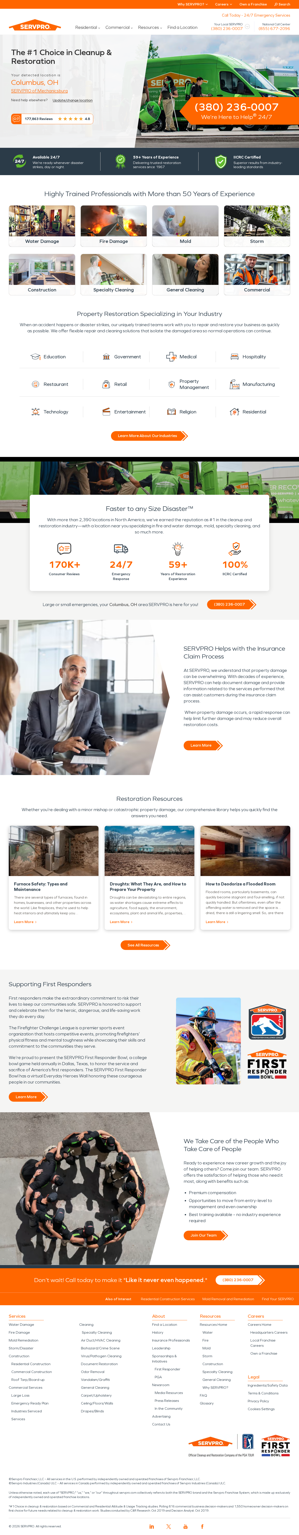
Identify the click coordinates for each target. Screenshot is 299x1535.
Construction (19, 1356)
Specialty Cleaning (97, 1332)
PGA (158, 1377)
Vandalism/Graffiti (95, 1380)
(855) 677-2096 (274, 28)
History (157, 1332)
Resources (148, 27)
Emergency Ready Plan (30, 1403)
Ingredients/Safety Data (268, 1385)
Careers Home (259, 1324)
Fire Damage (19, 1332)
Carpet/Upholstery (96, 1395)
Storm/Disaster (21, 1348)
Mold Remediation (23, 1340)
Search (284, 4)
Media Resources (169, 1393)
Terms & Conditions (263, 1393)
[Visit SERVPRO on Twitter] (168, 1526)
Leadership (161, 1348)
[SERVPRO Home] (29, 28)
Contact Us (161, 1424)
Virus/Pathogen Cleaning (101, 1356)
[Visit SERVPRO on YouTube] (185, 1526)
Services (18, 1419)
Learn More (201, 745)
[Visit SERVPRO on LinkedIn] (152, 1526)
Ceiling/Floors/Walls (97, 1403)
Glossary (207, 1403)
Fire (205, 1340)
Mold (206, 1348)
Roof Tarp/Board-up (28, 1380)
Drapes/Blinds (92, 1411)
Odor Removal (92, 1372)
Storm (207, 1356)
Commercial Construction (31, 1372)
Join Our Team (204, 1235)
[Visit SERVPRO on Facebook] (202, 1526)
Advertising (161, 1416)
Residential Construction (31, 1364)
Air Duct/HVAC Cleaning (100, 1340)
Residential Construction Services (168, 1299)
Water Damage (21, 1324)
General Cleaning (95, 1387)
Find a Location (182, 27)
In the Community (169, 1408)
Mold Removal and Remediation (228, 1299)
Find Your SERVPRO (278, 1299)
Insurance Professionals (171, 1340)
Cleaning (86, 1324)
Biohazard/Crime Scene (100, 1348)
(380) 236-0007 (227, 28)
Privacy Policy (258, 1401)
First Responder (167, 1369)
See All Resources (143, 945)
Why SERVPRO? (215, 1387)
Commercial (118, 27)
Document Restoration (99, 1364)
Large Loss (20, 1395)
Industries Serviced (26, 1411)
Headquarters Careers (268, 1332)
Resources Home (213, 1324)
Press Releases (167, 1401)
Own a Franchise (253, 4)
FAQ (203, 1395)
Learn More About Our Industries (147, 435)
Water (207, 1332)
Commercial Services (25, 1387)
